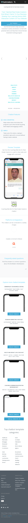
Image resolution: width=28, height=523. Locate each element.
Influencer (11, 290)
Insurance (4, 446)
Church (16, 458)
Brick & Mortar (18, 446)
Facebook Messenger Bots (20, 489)
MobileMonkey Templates (18, 485)
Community (3, 482)
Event (16, 437)
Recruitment (18, 452)
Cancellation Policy (15, 513)
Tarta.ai (4, 515)
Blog (2, 480)
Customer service (19, 456)
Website (14, 87)
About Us (3, 478)
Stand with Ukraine (5, 487)
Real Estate (14, 85)
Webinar (16, 290)
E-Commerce (15, 355)
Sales (16, 444)
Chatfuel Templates (19, 482)
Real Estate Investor (14, 96)
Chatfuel (11, 355)
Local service (5, 458)
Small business (18, 454)
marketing (14, 322)
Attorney (4, 454)
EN (2, 501)
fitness (17, 356)
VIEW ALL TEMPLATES (13, 419)
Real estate (4, 439)
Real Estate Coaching (14, 102)
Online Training (16, 289)
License (9, 513)
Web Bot (14, 100)
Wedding (17, 460)
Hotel (3, 452)
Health (10, 356)
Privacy (6, 513)
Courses (14, 91)
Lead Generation (11, 389)
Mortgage (4, 442)
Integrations (17, 108)
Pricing (2, 496)
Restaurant (4, 444)
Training (14, 93)
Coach (14, 89)
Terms (2, 513)
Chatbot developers (5, 484)
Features (10, 108)
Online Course (16, 391)
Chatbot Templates (19, 478)
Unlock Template (14, 314)
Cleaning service (6, 460)
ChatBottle (10, 515)
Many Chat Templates (20, 480)
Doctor (3, 462)
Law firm (4, 456)
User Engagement (8, 289)
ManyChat (6, 355)
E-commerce (5, 448)
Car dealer (17, 439)
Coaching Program (14, 98)
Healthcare (21, 355)
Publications (18, 442)
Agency (16, 448)
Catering (17, 462)
